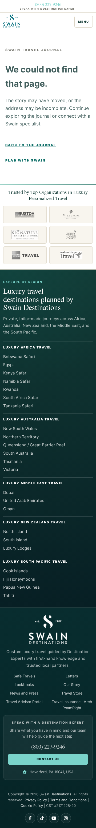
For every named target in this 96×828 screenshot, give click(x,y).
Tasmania (12, 461)
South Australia (18, 453)
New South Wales (20, 428)
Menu (83, 22)
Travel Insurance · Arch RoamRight (72, 704)
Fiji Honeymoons (19, 579)
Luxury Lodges (17, 548)
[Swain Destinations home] (13, 21)
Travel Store (71, 693)
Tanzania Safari (18, 405)
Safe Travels (24, 676)
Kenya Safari (15, 372)
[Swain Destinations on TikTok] (42, 818)
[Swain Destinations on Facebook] (30, 818)
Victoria (10, 469)
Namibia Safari (17, 381)
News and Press (24, 693)
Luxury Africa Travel (27, 347)
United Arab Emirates (23, 500)
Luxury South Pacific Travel (35, 562)
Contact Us (48, 759)
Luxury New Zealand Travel (34, 522)
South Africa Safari (21, 397)
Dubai (8, 492)
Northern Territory (21, 436)
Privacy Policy (36, 800)
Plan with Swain (25, 160)
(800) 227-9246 (48, 4)
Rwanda (11, 389)
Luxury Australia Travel (31, 419)
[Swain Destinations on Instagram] (66, 818)
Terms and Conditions (68, 800)
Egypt (8, 364)
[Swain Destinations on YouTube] (54, 818)
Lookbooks (24, 684)
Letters (72, 676)
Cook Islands (15, 570)
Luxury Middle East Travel (33, 483)
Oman (9, 508)
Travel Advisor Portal (24, 701)
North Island (15, 531)
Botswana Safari (19, 356)
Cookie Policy (32, 805)
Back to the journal (30, 145)
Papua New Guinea (21, 587)
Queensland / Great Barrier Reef (34, 444)
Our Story (71, 684)
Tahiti (8, 595)
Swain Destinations (55, 794)
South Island (15, 539)
